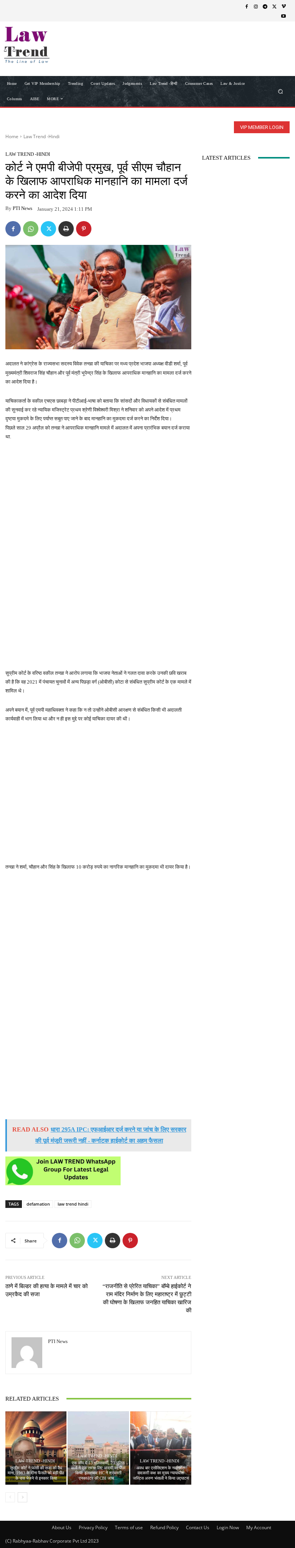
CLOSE (277, 48)
